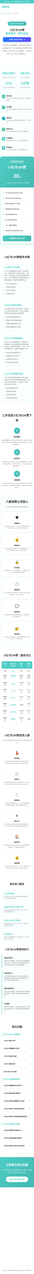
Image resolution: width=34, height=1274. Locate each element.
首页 (3, 13)
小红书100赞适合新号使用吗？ (12, 1093)
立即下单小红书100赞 (17, 1179)
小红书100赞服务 (4, 1208)
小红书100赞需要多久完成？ (12, 1048)
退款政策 (2, 1239)
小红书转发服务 (4, 1211)
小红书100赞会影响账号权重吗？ (13, 1138)
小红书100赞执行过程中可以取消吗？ (14, 1146)
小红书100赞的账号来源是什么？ (13, 1130)
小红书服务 (8, 13)
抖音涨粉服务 (3, 1216)
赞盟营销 (5, 7)
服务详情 (2, 1234)
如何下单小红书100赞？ (11, 1071)
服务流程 (2, 1237)
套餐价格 (2, 1231)
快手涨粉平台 (3, 1219)
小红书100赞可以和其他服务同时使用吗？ (16, 1116)
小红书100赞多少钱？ (10, 1040)
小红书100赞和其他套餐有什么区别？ (14, 1101)
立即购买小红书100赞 (17, 238)
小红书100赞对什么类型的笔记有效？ (14, 1108)
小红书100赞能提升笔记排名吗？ (13, 1085)
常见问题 (2, 1228)
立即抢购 (26, 1)
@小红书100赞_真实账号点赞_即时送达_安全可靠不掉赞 (17, 1270)
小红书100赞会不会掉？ (11, 1056)
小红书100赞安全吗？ (10, 1064)
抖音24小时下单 (4, 1213)
